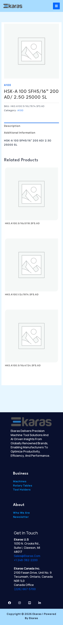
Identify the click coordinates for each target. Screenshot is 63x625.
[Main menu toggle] (56, 6)
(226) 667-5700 (25, 589)
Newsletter (21, 517)
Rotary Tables (22, 485)
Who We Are (21, 512)
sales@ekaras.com (27, 556)
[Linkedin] (39, 602)
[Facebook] (9, 602)
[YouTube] (29, 602)
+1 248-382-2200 (26, 560)
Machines (19, 481)
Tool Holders (22, 489)
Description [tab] (12, 126)
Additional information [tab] (19, 132)
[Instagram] (19, 602)
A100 (7, 85)
